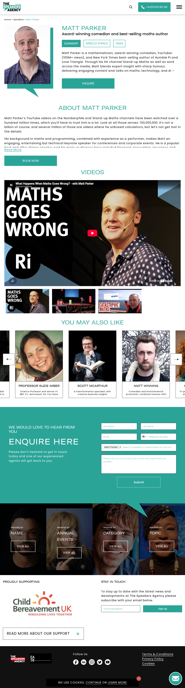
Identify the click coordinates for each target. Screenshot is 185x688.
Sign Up (162, 608)
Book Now (31, 161)
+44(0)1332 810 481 (156, 7)
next (176, 359)
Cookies (148, 664)
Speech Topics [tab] (97, 43)
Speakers (18, 19)
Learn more (117, 682)
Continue (94, 682)
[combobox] (144, 436)
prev (8, 359)
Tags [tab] (119, 43)
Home (7, 19)
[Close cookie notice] (139, 678)
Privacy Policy (153, 659)
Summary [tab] (71, 43)
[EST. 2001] (12, 12)
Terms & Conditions (157, 654)
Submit (139, 482)
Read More (13, 150)
